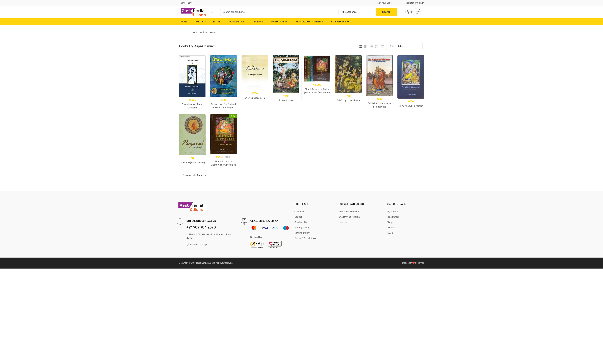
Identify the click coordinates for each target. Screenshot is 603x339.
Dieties (216, 21)
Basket (298, 216)
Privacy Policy (301, 227)
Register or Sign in (414, 3)
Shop (390, 222)
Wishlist (391, 227)
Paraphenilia (237, 21)
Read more (317, 102)
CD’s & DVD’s (338, 21)
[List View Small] (382, 46)
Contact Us (300, 222)
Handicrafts (279, 21)
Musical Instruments (309, 21)
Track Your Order (384, 3)
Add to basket (254, 108)
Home (184, 21)
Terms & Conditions (305, 238)
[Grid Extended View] (365, 46)
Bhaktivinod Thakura (349, 216)
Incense (258, 21)
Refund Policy (302, 232)
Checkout (299, 211)
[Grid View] (360, 46)
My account (393, 211)
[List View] (376, 46)
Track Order (393, 216)
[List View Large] (371, 46)
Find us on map (198, 244)
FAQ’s (390, 232)
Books (200, 21)
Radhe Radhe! (186, 3)
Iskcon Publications (348, 211)
